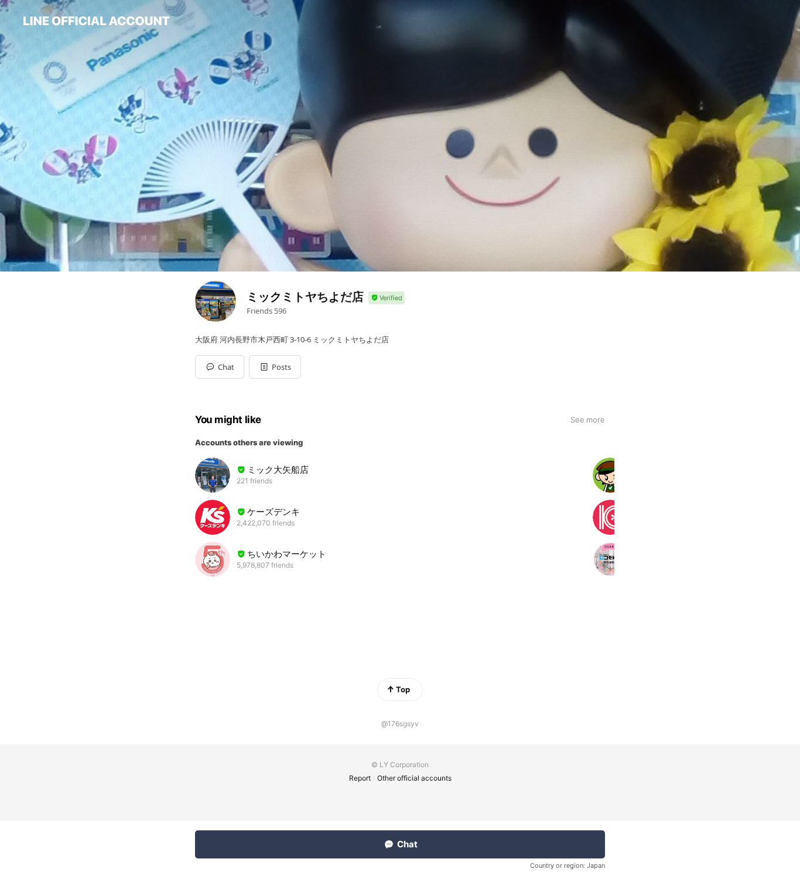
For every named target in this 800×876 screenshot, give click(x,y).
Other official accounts (414, 778)
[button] (275, 367)
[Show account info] (386, 298)
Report (360, 778)
